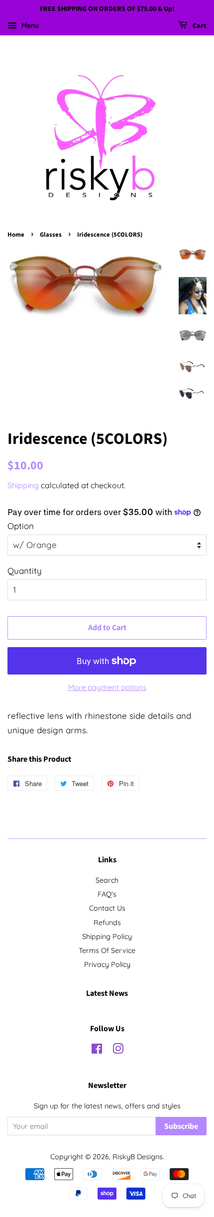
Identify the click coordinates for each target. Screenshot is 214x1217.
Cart (199, 26)
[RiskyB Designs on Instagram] (117, 1050)
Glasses (51, 234)
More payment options (107, 687)
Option (20, 526)
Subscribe (181, 1126)
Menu (29, 25)
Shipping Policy (107, 936)
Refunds (107, 922)
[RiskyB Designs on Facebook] (97, 1050)
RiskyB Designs (137, 1156)
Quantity (24, 570)
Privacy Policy (107, 964)
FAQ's (107, 894)
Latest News (107, 993)
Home (15, 234)
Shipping (23, 485)
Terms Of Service (107, 950)
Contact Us (107, 908)
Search (107, 880)
